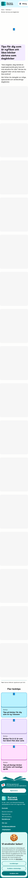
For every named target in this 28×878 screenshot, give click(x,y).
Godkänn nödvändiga (14, 868)
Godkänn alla (14, 873)
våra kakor (19, 859)
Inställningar (14, 863)
